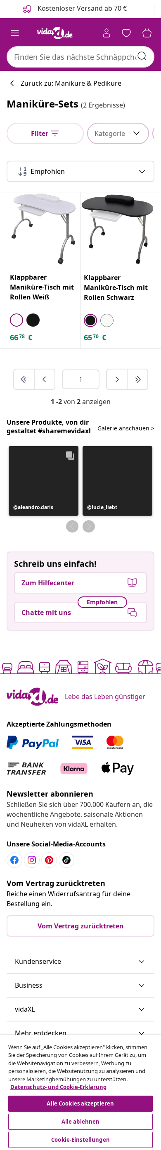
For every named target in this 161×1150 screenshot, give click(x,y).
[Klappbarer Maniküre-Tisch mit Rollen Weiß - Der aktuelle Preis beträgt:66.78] (43, 229)
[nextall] (137, 379)
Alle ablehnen (81, 1121)
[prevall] (24, 379)
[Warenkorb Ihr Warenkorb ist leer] (147, 33)
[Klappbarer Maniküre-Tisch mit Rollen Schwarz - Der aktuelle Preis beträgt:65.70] (117, 229)
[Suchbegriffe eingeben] (142, 56)
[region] (80, 1092)
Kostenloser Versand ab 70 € (81, 8)
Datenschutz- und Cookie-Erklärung (58, 1087)
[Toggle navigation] (15, 33)
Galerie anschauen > (125, 428)
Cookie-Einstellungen (80, 1139)
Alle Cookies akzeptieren (80, 1103)
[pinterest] (49, 860)
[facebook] (14, 860)
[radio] (16, 320)
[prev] (44, 379)
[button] (43, 481)
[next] (117, 379)
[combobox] (80, 57)
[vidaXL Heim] (55, 33)
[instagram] (32, 860)
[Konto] (106, 33)
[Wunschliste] (126, 33)
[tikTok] (66, 860)
